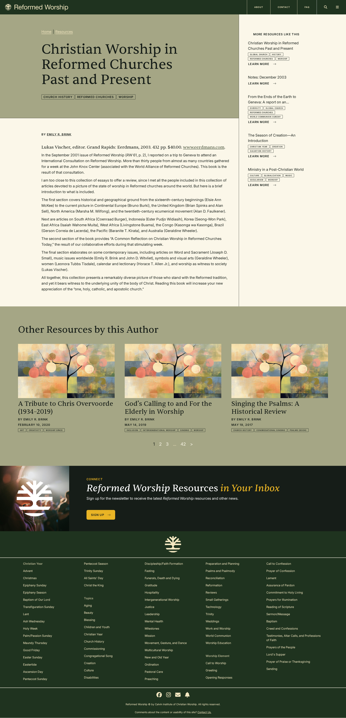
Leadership (152, 614)
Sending (271, 669)
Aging (88, 605)
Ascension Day (33, 672)
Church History (57, 97)
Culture (254, 175)
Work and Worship (218, 628)
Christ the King (94, 585)
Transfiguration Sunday (38, 607)
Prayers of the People (280, 647)
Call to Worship (216, 663)
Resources (64, 32)
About (258, 7)
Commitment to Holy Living (284, 592)
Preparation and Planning (222, 563)
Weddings (212, 621)
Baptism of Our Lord (36, 599)
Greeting (211, 670)
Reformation (214, 585)
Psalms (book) (298, 430)
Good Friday (31, 650)
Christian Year (258, 147)
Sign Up (98, 515)
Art (22, 430)
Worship (126, 97)
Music (288, 175)
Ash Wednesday (34, 621)
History (276, 54)
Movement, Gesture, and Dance (166, 643)
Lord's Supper (275, 654)
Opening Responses (219, 677)
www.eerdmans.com (203, 147)
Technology (213, 607)
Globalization (272, 175)
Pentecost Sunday (35, 679)
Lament (271, 578)
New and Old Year (157, 657)
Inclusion (132, 430)
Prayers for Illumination (281, 599)
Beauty (88, 612)
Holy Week (30, 628)
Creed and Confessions (282, 628)
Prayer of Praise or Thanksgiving (288, 661)
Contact (284, 7)
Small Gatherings (217, 599)
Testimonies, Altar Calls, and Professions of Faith (293, 638)
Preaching (151, 679)
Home (46, 32)
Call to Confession (278, 563)
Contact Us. (204, 712)
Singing (184, 430)
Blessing (89, 620)
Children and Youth (97, 627)
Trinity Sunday (93, 571)
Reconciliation (215, 578)
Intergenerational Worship (159, 430)
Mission (150, 635)
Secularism (256, 180)
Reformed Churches (95, 97)
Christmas (30, 578)
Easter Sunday (32, 657)
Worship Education (218, 643)
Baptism (271, 621)
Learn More (259, 64)
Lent (26, 614)
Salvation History (261, 151)
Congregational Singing (270, 430)
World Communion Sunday (265, 117)
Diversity (255, 108)
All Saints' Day (93, 578)
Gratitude (151, 585)
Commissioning (94, 648)
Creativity (35, 430)
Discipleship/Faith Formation (164, 563)
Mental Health (154, 621)
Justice (149, 607)
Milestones (152, 628)
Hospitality (152, 592)
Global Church (258, 54)
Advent (28, 571)
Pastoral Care (154, 672)
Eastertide (30, 664)
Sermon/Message (278, 614)
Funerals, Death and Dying (162, 578)
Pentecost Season (96, 563)
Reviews (211, 592)
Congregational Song (98, 656)
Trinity (210, 614)
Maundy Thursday (35, 643)
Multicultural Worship (159, 650)
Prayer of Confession (280, 571)
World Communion (218, 635)
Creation (277, 147)
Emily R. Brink (59, 134)
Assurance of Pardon (280, 585)
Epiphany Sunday (34, 585)
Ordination (152, 664)
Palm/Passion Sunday (37, 635)
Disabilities (91, 677)
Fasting (149, 571)
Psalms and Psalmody (220, 571)
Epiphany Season (34, 592)
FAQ (307, 7)
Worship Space (54, 430)
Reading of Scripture (280, 607)
